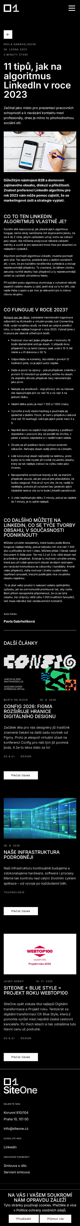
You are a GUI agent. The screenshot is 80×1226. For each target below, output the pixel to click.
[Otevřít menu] (71, 8)
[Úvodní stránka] (11, 8)
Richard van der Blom (16, 317)
